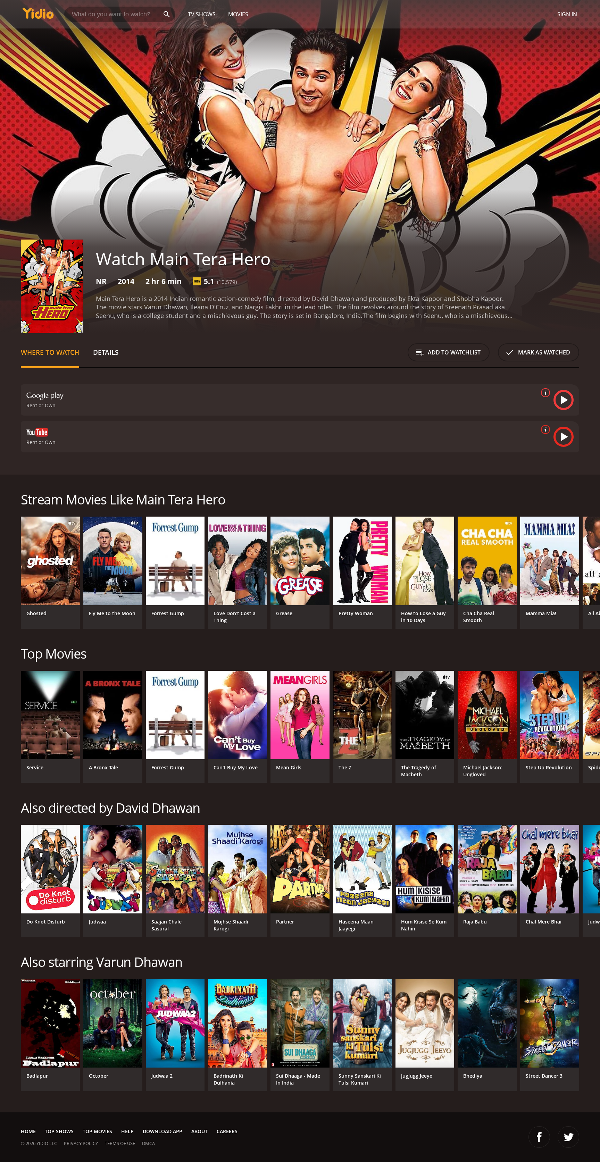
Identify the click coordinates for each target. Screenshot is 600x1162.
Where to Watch (50, 352)
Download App (162, 1131)
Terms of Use (120, 1143)
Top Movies (97, 1131)
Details (105, 352)
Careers (227, 1131)
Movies (238, 14)
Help (127, 1131)
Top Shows (59, 1131)
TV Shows (202, 14)
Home (28, 1131)
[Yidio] (38, 15)
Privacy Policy (81, 1143)
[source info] (544, 392)
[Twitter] (568, 1137)
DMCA (148, 1143)
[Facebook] (539, 1137)
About (199, 1131)
